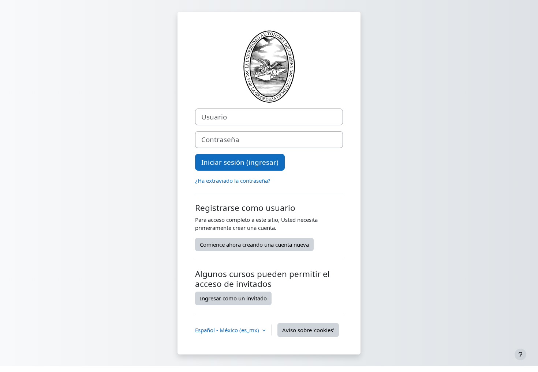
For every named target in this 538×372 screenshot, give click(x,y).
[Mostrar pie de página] (520, 354)
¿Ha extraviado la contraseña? (232, 180)
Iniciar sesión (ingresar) (240, 162)
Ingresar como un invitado (233, 298)
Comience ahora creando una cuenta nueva (254, 244)
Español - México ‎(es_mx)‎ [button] (228, 330)
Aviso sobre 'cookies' (308, 330)
